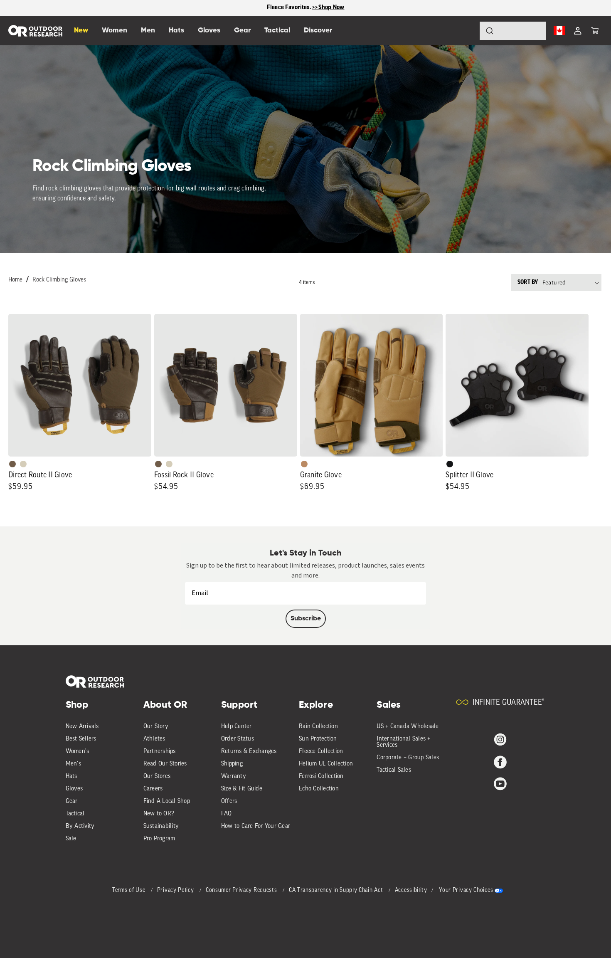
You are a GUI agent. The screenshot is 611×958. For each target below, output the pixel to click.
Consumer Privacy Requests (242, 890)
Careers (153, 789)
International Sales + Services (403, 742)
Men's (73, 764)
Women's (77, 751)
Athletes (154, 739)
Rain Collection (318, 726)
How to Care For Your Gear (255, 826)
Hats (71, 776)
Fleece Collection (321, 751)
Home (15, 280)
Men (148, 30)
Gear (72, 801)
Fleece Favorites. (290, 8)
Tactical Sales (394, 770)
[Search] (466, 31)
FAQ (226, 814)
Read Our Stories (165, 764)
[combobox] (513, 31)
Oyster (23, 464)
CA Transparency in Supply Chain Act (336, 890)
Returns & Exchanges (249, 751)
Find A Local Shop (166, 801)
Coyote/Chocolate (12, 464)
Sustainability (161, 826)
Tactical (75, 814)
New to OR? (159, 814)
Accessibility (411, 890)
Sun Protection (318, 739)
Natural (304, 464)
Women (114, 30)
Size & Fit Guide (241, 789)
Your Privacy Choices (466, 890)
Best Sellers (81, 739)
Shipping (232, 764)
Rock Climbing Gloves (59, 280)
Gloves (74, 789)
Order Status (237, 739)
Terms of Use (129, 890)
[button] (595, 31)
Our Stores (157, 776)
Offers (229, 801)
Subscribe (306, 618)
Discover (318, 30)
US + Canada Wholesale (408, 726)
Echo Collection (319, 789)
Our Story (155, 726)
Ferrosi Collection (321, 776)
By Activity (80, 826)
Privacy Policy (176, 890)
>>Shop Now (328, 8)
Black (449, 464)
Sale (71, 839)
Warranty (233, 776)
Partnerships (159, 751)
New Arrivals (82, 726)
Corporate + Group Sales (408, 758)
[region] (305, 8)
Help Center (236, 726)
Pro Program (159, 839)
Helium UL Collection (326, 764)
